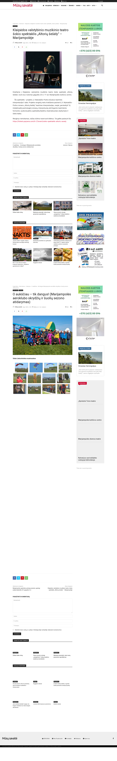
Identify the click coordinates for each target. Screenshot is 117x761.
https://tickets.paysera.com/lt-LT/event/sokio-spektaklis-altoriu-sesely (39, 121)
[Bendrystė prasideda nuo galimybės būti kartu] (42, 232)
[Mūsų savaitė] (14, 43)
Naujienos (15, 209)
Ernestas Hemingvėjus (87, 103)
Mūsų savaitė (18, 42)
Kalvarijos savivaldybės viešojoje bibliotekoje (87, 196)
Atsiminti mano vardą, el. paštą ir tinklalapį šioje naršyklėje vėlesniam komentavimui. (38, 186)
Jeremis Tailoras (67, 145)
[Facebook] (14, 47)
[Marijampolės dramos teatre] (90, 168)
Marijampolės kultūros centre (89, 157)
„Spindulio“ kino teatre (87, 138)
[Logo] (9, 738)
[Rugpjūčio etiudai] (42, 254)
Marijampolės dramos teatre (89, 176)
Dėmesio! (21, 23)
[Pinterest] (22, 47)
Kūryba (35, 260)
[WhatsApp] (26, 47)
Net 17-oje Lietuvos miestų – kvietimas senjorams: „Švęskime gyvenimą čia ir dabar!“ (21, 264)
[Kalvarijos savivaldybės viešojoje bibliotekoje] (90, 187)
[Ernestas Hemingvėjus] (90, 95)
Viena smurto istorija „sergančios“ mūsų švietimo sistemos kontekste (61, 214)
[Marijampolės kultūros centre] (90, 149)
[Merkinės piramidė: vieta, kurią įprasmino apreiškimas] (42, 205)
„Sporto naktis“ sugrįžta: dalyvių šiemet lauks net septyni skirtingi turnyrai (21, 242)
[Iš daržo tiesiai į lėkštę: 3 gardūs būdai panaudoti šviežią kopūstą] (63, 254)
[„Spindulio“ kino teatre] (90, 130)
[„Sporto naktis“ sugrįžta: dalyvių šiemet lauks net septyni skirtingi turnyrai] (22, 232)
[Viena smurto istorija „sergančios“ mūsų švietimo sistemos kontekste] (63, 205)
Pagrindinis (15, 23)
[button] (102, 5)
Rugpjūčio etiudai (37, 262)
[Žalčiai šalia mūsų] (22, 205)
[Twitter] (18, 47)
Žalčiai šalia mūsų (18, 212)
